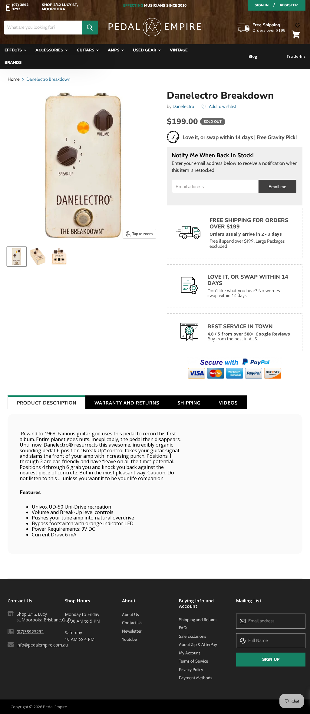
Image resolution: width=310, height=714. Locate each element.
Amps (114, 50)
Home (14, 79)
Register (289, 5)
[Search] (90, 27)
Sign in (262, 5)
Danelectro (183, 106)
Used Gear (145, 50)
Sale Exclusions (192, 636)
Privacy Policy (191, 669)
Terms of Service (193, 661)
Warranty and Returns (126, 403)
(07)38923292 (30, 631)
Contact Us (132, 622)
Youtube (129, 639)
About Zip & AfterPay (198, 644)
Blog (253, 56)
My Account (189, 653)
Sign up (270, 659)
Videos (228, 403)
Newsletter (131, 631)
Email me (277, 187)
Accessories (49, 50)
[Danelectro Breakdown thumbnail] (16, 256)
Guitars (86, 50)
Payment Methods (195, 677)
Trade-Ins (295, 56)
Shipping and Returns (198, 619)
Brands (13, 62)
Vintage (179, 50)
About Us (130, 614)
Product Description (46, 403)
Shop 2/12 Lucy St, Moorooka (60, 7)
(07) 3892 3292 (20, 7)
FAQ (183, 627)
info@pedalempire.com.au (42, 645)
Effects (14, 50)
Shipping (189, 403)
